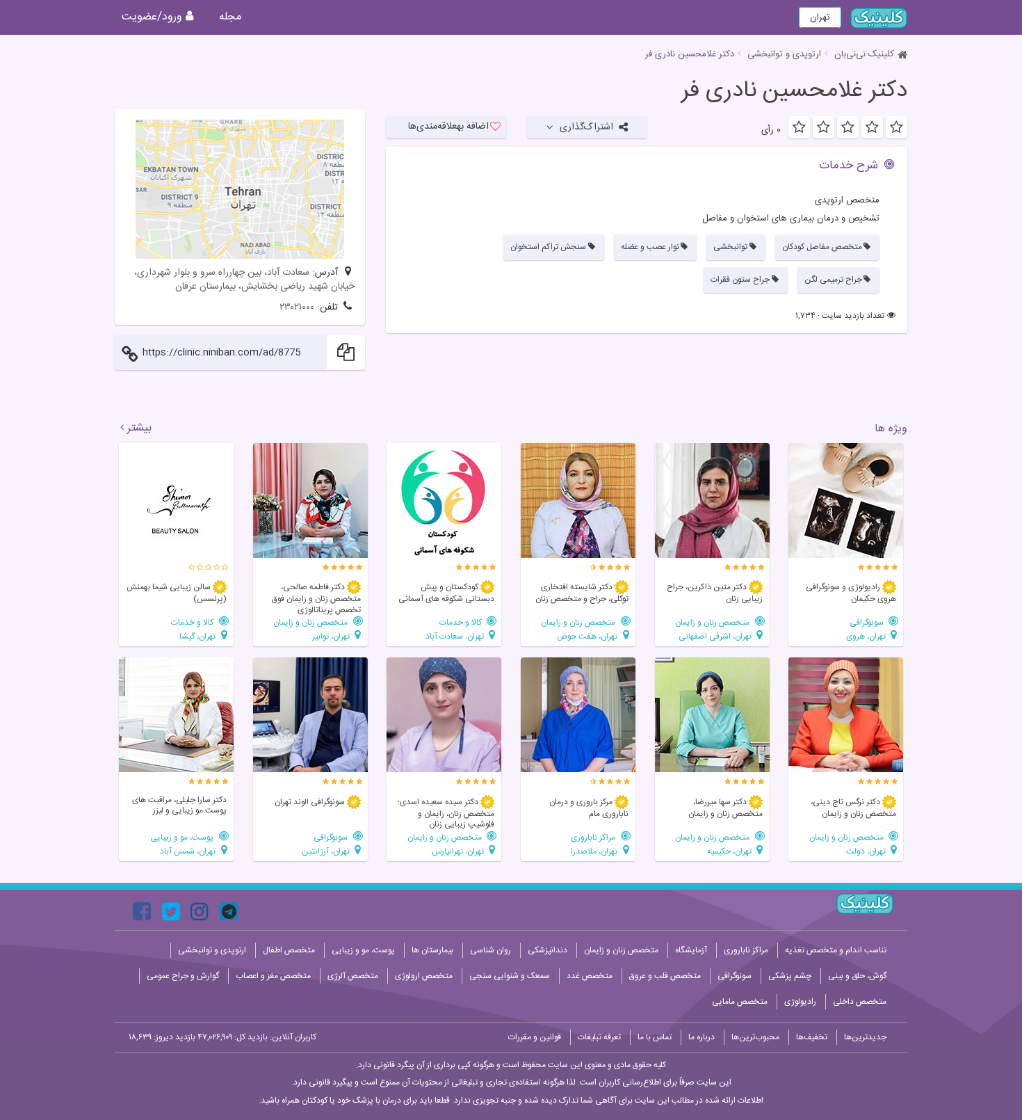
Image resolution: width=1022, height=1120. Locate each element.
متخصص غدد (590, 976)
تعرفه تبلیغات (599, 1037)
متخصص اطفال (289, 950)
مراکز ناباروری (594, 837)
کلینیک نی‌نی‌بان (864, 54)
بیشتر (139, 428)
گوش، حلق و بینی (857, 976)
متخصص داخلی (859, 1002)
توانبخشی (730, 247)
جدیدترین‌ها (865, 1037)
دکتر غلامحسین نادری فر (794, 91)
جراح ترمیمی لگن (833, 280)
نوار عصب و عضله (650, 247)
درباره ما (701, 1037)
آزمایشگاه (691, 950)
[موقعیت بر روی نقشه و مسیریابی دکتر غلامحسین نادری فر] (240, 189)
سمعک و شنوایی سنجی (509, 976)
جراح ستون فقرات (740, 280)
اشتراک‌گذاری (586, 127)
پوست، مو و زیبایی (183, 837)
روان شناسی (490, 950)
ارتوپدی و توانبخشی (784, 54)
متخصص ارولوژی (424, 976)
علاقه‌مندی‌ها (448, 126)
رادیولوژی (800, 1002)
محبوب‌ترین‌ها (755, 1037)
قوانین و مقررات (534, 1037)
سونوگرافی (868, 622)
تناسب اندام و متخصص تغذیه (835, 950)
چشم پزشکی (789, 976)
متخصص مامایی (740, 1002)
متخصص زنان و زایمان (713, 622)
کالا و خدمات (461, 622)
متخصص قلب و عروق (665, 976)
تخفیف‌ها (811, 1037)
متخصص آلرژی (352, 976)
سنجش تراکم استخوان (548, 247)
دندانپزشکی (547, 950)
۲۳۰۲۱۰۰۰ (296, 307)
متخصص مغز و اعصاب (273, 976)
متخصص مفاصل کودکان (822, 247)
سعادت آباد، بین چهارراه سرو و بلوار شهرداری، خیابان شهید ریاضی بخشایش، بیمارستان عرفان (244, 279)
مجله (230, 17)
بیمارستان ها (432, 950)
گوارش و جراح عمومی (183, 976)
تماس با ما (655, 1037)
